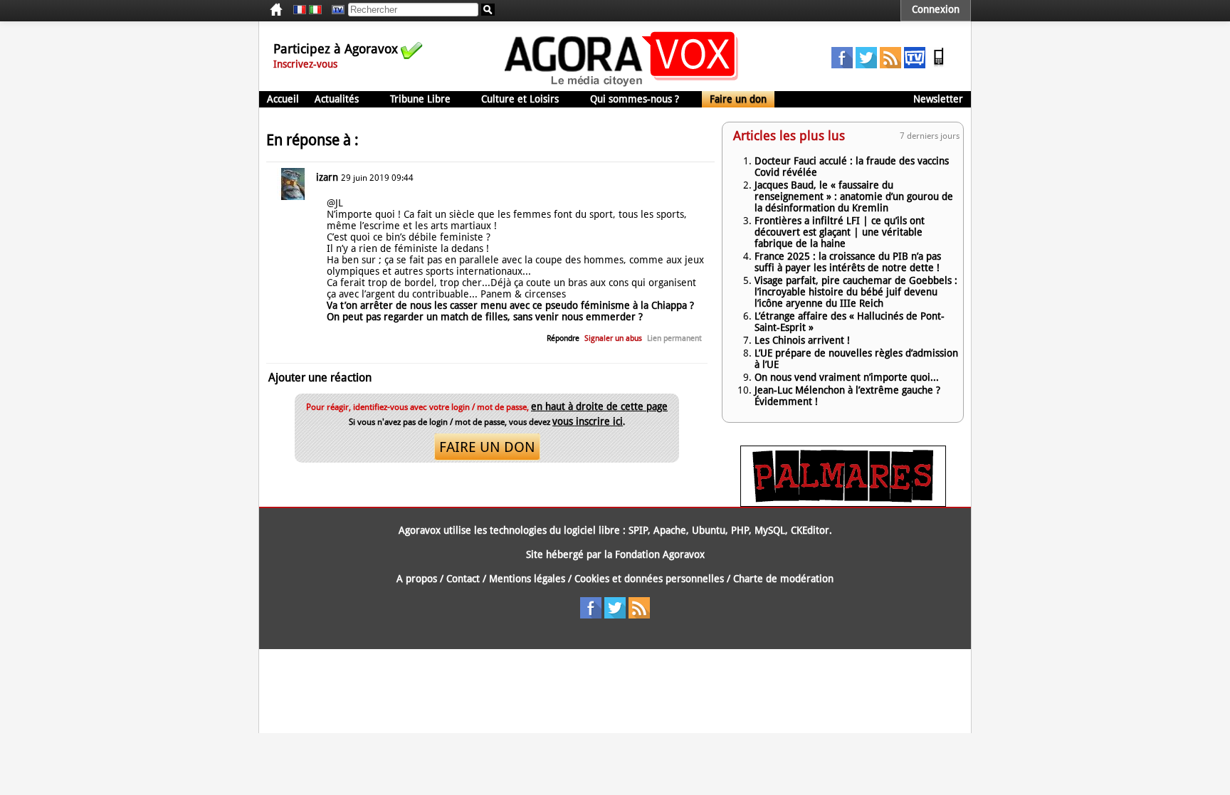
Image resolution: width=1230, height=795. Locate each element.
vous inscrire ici (587, 421)
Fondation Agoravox (660, 554)
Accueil (283, 99)
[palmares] (843, 503)
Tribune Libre (420, 99)
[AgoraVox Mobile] (939, 64)
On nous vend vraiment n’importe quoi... (847, 377)
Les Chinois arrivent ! (802, 340)
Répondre (563, 338)
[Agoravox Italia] (315, 10)
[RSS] (890, 64)
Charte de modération (783, 578)
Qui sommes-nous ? (634, 99)
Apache (669, 530)
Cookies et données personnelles (649, 578)
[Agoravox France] (299, 10)
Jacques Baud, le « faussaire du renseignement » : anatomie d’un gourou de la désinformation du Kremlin (854, 196)
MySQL (770, 530)
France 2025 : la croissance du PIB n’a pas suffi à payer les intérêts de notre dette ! (848, 262)
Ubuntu (708, 530)
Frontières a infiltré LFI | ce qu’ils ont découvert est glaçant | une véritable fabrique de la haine (840, 232)
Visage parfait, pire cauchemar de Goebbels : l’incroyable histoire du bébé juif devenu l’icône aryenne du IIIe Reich (856, 292)
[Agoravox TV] (335, 10)
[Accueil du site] (622, 85)
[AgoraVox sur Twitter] (866, 64)
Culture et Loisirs (520, 99)
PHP (740, 530)
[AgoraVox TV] (914, 64)
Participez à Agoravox (335, 48)
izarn (327, 177)
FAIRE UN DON (487, 447)
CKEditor (810, 530)
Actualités (337, 99)
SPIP (638, 530)
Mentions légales (527, 578)
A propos (416, 578)
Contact (463, 578)
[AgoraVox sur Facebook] (842, 64)
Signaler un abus (613, 338)
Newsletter (938, 99)
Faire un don (738, 99)
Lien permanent (674, 338)
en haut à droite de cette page (599, 406)
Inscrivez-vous (305, 64)
